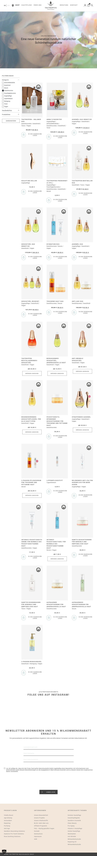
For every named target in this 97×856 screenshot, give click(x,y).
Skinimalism (72, 834)
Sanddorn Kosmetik (74, 820)
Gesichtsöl (7, 85)
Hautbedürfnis (7, 110)
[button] (4, 852)
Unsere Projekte (39, 818)
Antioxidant (8, 820)
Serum (6, 88)
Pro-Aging (71, 826)
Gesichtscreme (8, 90)
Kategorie (5, 80)
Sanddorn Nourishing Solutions (14, 831)
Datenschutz (38, 834)
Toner (6, 104)
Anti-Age (7, 828)
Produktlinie (6, 114)
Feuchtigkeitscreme (10, 93)
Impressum (38, 836)
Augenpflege (8, 96)
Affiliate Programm (40, 826)
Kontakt (37, 831)
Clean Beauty (72, 823)
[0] (88, 5)
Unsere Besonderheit (41, 815)
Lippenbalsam (8, 98)
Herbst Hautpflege (74, 831)
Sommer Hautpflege (74, 815)
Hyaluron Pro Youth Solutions (14, 834)
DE (5, 5)
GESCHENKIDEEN (9, 82)
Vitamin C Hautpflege (75, 828)
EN (8, 5)
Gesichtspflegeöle (74, 818)
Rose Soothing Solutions (12, 836)
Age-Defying (8, 818)
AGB (35, 839)
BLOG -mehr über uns (41, 823)
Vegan (6, 106)
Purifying (7, 826)
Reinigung (7, 101)
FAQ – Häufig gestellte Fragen (44, 828)
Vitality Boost (8, 815)
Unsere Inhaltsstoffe (41, 820)
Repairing (7, 823)
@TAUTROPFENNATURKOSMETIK (48, 692)
